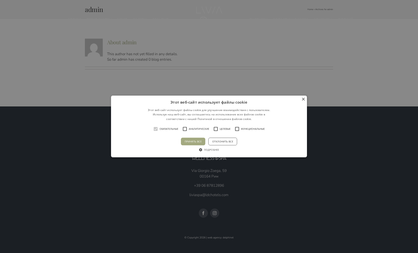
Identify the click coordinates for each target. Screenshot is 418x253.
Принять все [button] (193, 141)
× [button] (303, 99)
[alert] (209, 126)
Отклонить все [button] (222, 141)
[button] (209, 126)
